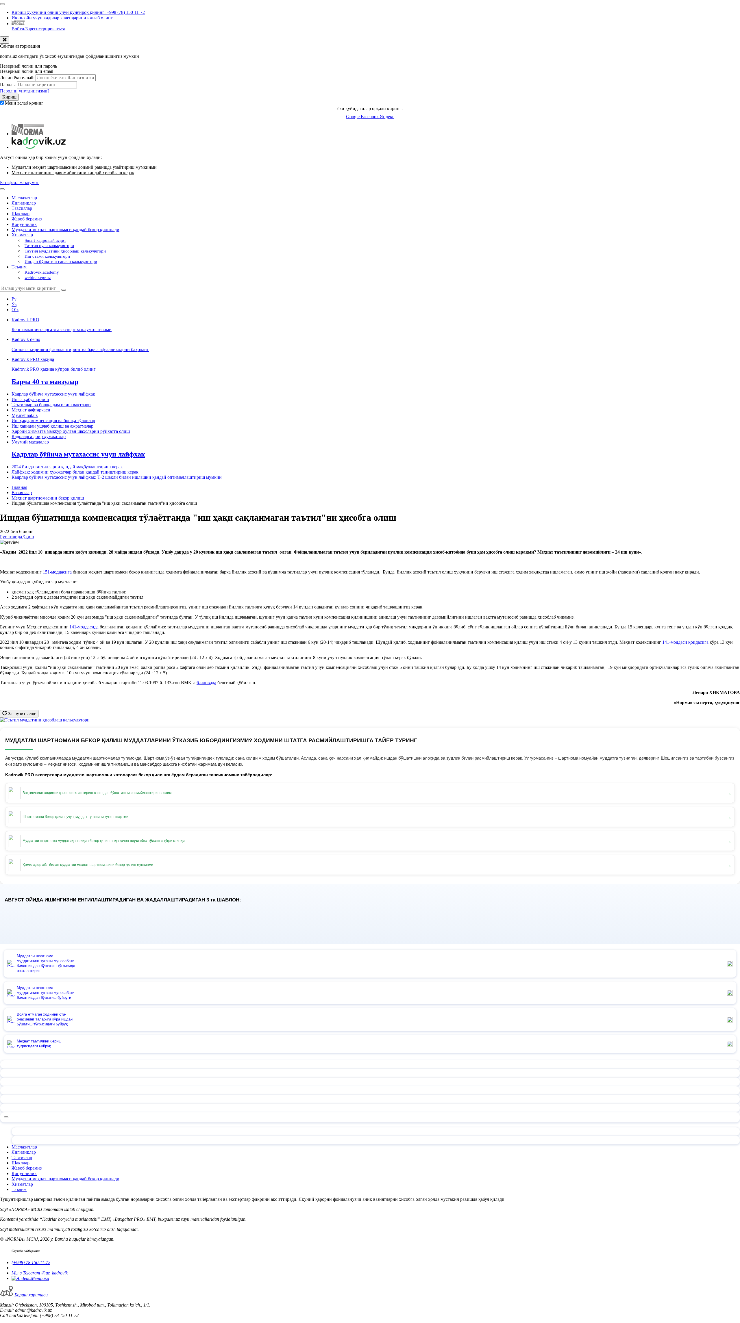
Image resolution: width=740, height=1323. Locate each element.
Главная (19, 487)
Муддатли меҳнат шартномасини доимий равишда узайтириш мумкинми (84, 167)
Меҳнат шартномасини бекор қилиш (48, 498)
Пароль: (8, 84)
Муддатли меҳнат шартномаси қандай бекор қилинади (65, 229)
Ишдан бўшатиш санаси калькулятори (61, 261)
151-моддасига (57, 571)
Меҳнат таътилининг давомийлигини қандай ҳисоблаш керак (73, 172)
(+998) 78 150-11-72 (31, 1262)
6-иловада (206, 682)
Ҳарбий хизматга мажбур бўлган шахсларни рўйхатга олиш (71, 431)
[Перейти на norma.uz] (28, 133)
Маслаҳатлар (24, 197)
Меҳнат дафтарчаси (31, 409)
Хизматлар (22, 234)
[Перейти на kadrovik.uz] (39, 147)
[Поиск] (63, 290)
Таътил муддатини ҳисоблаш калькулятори (65, 251)
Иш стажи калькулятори (47, 256)
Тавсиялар (22, 208)
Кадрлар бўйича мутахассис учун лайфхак (53, 393)
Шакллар (20, 213)
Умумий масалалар (30, 441)
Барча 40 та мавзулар (45, 381)
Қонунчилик (24, 224)
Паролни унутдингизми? (24, 90)
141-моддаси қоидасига (685, 642)
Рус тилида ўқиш (17, 536)
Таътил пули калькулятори (49, 245)
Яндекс (387, 116)
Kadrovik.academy (42, 272)
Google (353, 116)
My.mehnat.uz (25, 415)
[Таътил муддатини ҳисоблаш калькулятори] (45, 719)
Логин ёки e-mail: (17, 77)
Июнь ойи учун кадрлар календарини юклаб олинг (62, 17)
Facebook (370, 116)
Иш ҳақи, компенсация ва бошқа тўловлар (53, 420)
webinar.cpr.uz (38, 277)
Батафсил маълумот (19, 182)
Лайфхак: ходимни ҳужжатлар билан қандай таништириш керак (75, 472)
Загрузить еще (21, 713)
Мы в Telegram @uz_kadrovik (40, 1272)
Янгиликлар (24, 203)
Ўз (14, 304)
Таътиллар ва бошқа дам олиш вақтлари (51, 404)
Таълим (19, 266)
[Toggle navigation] (2, 4)
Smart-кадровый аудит (45, 240)
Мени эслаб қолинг (24, 103)
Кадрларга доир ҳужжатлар (39, 436)
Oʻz (15, 309)
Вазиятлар (22, 492)
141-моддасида (84, 626)
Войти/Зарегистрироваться (38, 28)
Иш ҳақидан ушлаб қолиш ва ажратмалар (52, 426)
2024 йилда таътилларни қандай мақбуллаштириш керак (67, 466)
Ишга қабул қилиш (30, 399)
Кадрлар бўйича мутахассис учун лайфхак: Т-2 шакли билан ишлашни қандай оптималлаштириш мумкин (117, 477)
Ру (14, 298)
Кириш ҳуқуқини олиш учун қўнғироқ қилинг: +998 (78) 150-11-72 (78, 12)
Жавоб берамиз (27, 218)
